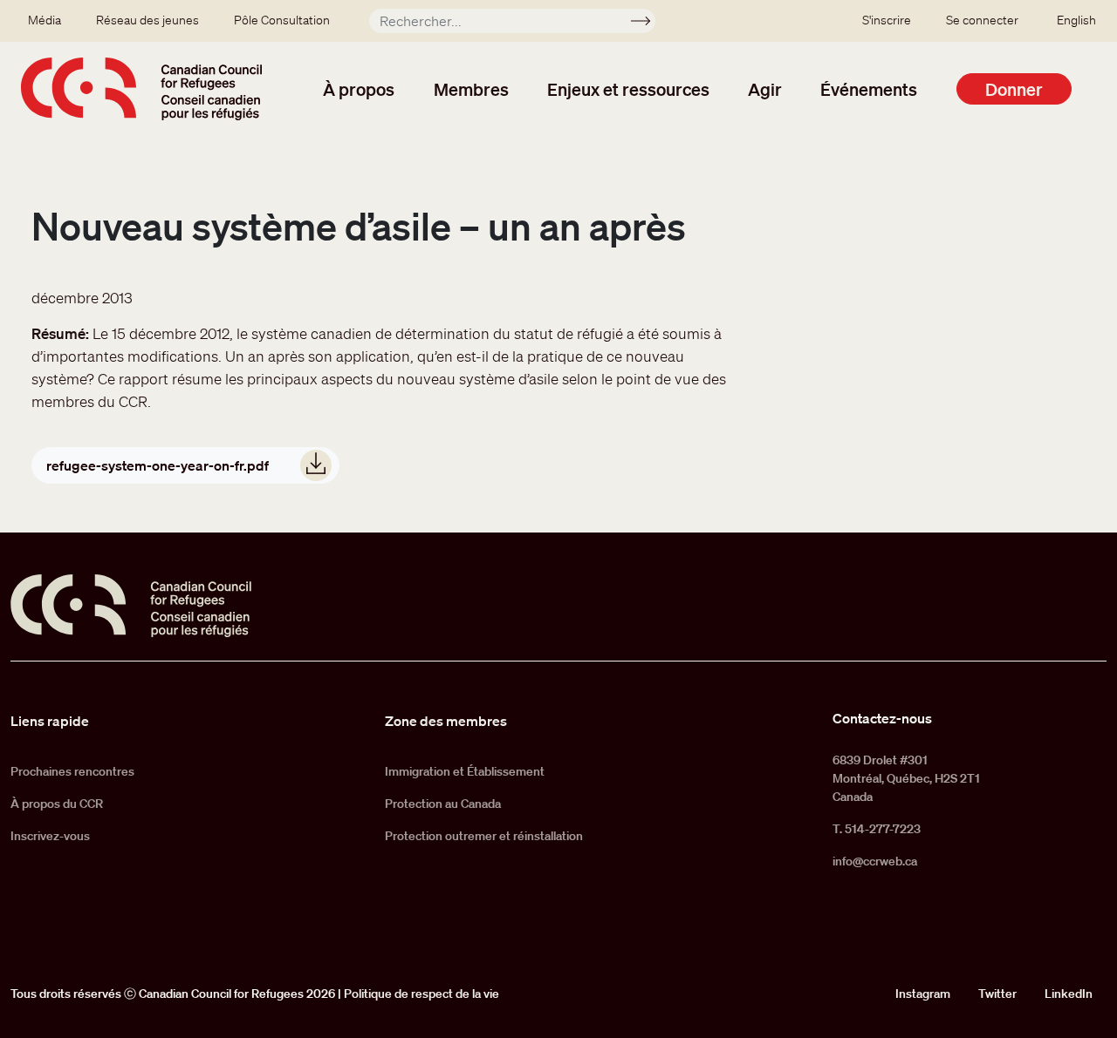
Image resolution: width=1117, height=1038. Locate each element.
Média (44, 20)
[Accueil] (141, 89)
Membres (471, 88)
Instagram (922, 993)
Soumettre (648, 23)
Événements (868, 88)
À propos (358, 88)
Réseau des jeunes (147, 20)
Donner (1014, 88)
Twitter (997, 993)
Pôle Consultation (282, 20)
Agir (765, 88)
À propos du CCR (56, 803)
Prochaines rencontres (72, 771)
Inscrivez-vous (50, 836)
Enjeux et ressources (628, 88)
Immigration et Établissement (465, 771)
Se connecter (982, 20)
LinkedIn (1069, 993)
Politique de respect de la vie (421, 993)
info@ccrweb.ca (875, 861)
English (1076, 20)
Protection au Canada (443, 803)
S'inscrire (886, 20)
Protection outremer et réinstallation (484, 836)
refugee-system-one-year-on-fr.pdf (157, 465)
